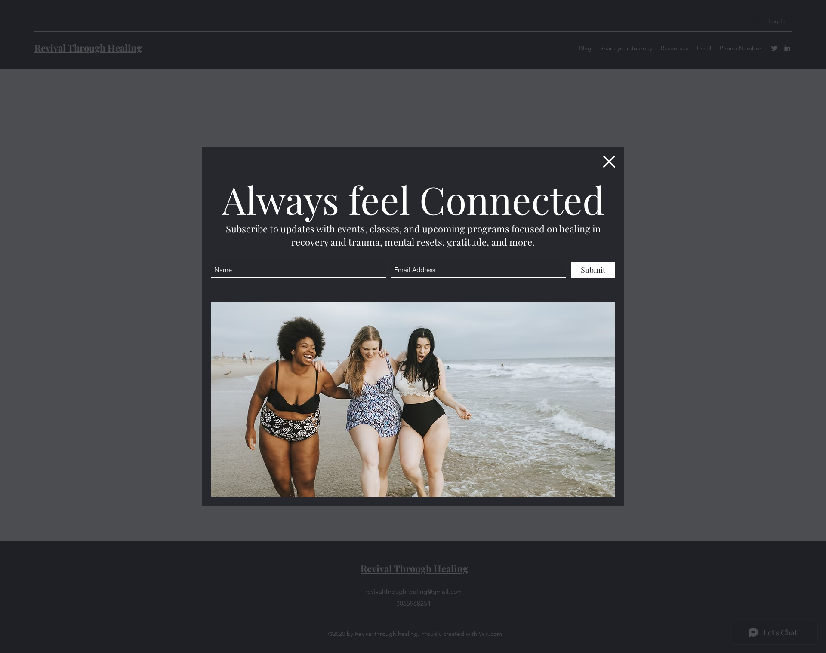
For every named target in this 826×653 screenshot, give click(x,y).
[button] (609, 162)
